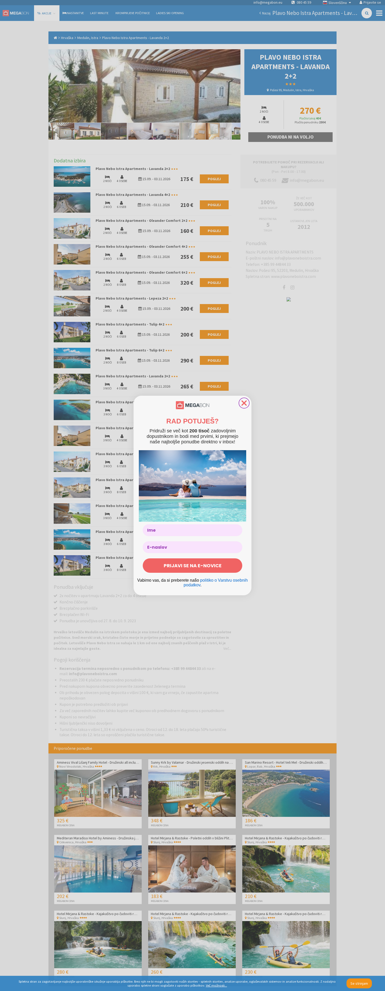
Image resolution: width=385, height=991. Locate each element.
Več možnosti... (216, 985)
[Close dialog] (244, 403)
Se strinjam (359, 983)
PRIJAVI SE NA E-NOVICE (193, 565)
